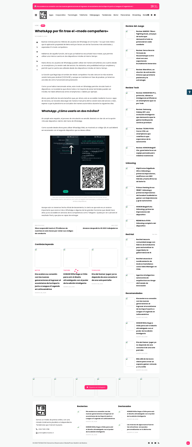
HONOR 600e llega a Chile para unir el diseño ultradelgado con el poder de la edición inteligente (146, 328)
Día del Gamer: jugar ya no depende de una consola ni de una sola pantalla (104, 277)
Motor (37, 270)
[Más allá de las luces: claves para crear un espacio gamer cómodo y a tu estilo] (130, 362)
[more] (37, 70)
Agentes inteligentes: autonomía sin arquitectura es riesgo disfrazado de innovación (146, 280)
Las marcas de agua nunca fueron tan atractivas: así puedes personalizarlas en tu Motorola (140, 427)
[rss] (158, 443)
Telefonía (66, 270)
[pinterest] (37, 52)
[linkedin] (37, 61)
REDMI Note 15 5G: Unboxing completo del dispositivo (146, 223)
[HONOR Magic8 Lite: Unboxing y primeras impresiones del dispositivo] (130, 209)
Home (37, 25)
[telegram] (37, 56)
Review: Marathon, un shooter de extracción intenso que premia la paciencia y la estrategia (145, 74)
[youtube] (155, 15)
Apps (43, 25)
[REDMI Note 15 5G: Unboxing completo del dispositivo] (130, 223)
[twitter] (37, 47)
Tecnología (96, 270)
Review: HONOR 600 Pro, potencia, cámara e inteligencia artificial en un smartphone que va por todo (146, 98)
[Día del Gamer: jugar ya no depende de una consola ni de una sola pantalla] (105, 258)
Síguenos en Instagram (97, 387)
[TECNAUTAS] (42, 15)
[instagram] (151, 15)
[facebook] (148, 15)
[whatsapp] (37, 66)
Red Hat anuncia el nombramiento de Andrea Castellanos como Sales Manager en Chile (146, 264)
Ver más (154, 234)
